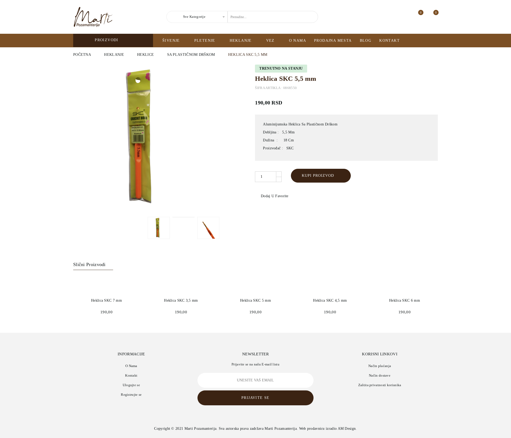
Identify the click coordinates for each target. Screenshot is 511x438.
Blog (366, 41)
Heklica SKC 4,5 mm (330, 300)
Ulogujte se (131, 385)
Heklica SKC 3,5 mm (181, 300)
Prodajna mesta (333, 41)
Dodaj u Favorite (274, 196)
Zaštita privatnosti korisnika (379, 385)
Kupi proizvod (318, 176)
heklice (145, 55)
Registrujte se (131, 395)
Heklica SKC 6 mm (404, 300)
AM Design (347, 429)
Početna (82, 55)
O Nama (297, 41)
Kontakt (389, 41)
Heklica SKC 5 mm (255, 300)
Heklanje (114, 55)
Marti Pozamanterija (200, 429)
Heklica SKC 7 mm (106, 300)
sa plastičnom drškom (191, 55)
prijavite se (255, 398)
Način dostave (379, 375)
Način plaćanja (379, 366)
